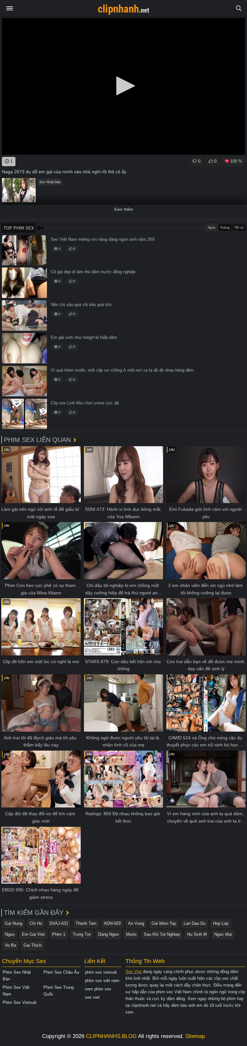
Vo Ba (10, 945)
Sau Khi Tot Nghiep (162, 934)
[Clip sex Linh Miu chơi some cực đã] (24, 414)
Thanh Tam (86, 923)
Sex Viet (133, 971)
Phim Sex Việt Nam (16, 990)
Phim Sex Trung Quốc (58, 990)
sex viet (92, 997)
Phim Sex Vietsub (19, 1002)
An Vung (136, 923)
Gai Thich (32, 945)
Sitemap (195, 1036)
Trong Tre (82, 934)
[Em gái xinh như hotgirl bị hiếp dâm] (24, 348)
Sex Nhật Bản (50, 182)
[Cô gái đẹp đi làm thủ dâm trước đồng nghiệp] (24, 282)
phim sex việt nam (102, 980)
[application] (123, 86)
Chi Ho (36, 923)
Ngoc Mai (223, 934)
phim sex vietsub (101, 972)
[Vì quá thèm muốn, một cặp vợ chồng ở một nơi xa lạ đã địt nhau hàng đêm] (24, 381)
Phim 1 (58, 934)
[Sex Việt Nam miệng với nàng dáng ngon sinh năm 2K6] (24, 250)
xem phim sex (98, 989)
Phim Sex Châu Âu (61, 972)
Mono (131, 934)
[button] (123, 86)
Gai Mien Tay (163, 923)
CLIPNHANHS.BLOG (111, 1036)
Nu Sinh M (197, 934)
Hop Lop (220, 923)
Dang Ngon (108, 934)
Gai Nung (13, 923)
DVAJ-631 (59, 923)
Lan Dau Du (195, 923)
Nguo (9, 934)
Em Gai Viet (33, 934)
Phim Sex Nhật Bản (17, 975)
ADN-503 (112, 923)
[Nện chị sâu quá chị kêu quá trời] (24, 315)
